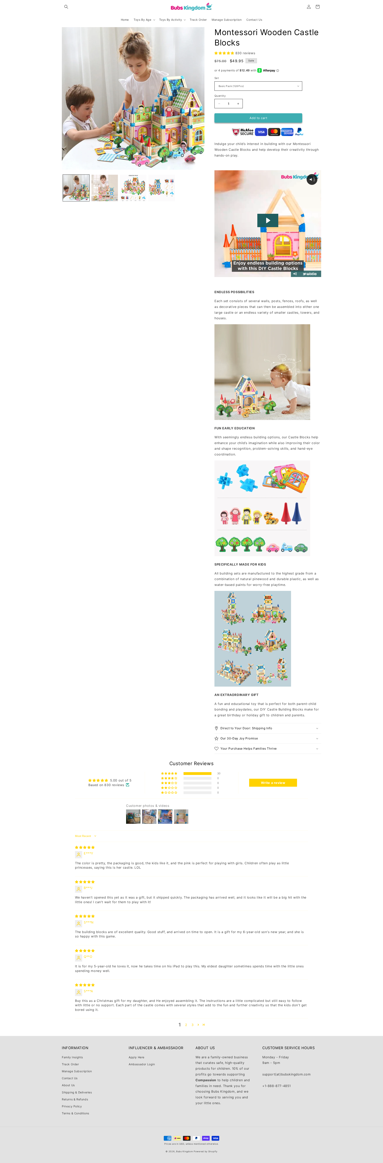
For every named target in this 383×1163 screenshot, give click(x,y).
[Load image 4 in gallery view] (161, 188)
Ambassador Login (142, 1064)
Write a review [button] (273, 783)
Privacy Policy (72, 1106)
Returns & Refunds (75, 1099)
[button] (66, 6)
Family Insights (72, 1057)
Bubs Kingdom (184, 1151)
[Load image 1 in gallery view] (76, 188)
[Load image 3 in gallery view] (133, 188)
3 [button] (193, 1025)
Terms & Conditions (75, 1113)
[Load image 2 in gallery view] (104, 188)
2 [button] (186, 1025)
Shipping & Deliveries (77, 1092)
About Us (68, 1085)
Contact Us (70, 1078)
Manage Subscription (77, 1071)
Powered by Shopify (205, 1151)
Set (216, 78)
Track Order (70, 1064)
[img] (85, 847)
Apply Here (136, 1057)
